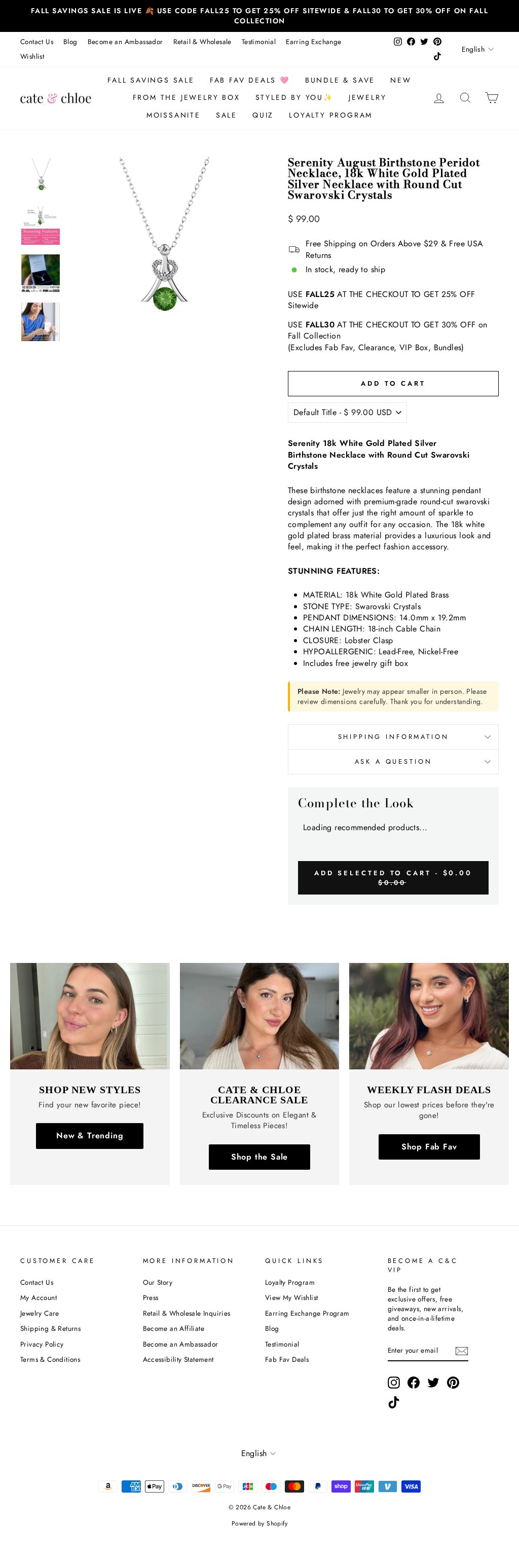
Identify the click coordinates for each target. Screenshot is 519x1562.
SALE (226, 115)
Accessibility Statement (178, 1359)
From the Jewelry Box (186, 97)
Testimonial (259, 41)
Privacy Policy (42, 1344)
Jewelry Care (39, 1313)
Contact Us (36, 41)
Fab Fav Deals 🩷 (250, 80)
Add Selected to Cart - (393, 877)
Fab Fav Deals (287, 1359)
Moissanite (173, 115)
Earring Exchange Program (307, 1313)
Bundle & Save (340, 80)
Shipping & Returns (50, 1328)
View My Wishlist (291, 1297)
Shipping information (393, 736)
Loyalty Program (331, 115)
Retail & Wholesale (202, 41)
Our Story (158, 1282)
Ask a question (393, 761)
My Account (38, 1297)
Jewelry (368, 97)
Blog (70, 41)
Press (151, 1297)
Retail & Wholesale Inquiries (187, 1313)
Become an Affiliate (174, 1328)
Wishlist (32, 56)
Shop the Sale (259, 1157)
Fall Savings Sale (151, 80)
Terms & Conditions (50, 1359)
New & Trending (89, 1135)
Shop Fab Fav (429, 1146)
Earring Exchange (313, 41)
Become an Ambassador (125, 41)
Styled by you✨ (294, 97)
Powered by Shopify (259, 1523)
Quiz (263, 115)
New (400, 80)
